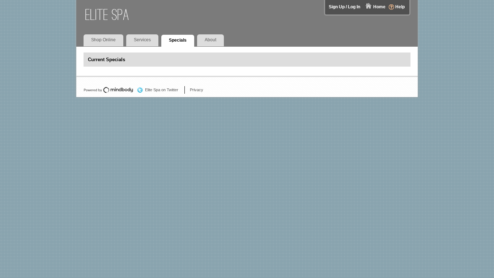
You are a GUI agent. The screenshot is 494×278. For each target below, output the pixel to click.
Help (400, 6)
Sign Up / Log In (344, 6)
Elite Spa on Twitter (161, 90)
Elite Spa (107, 14)
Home (379, 6)
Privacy (196, 90)
